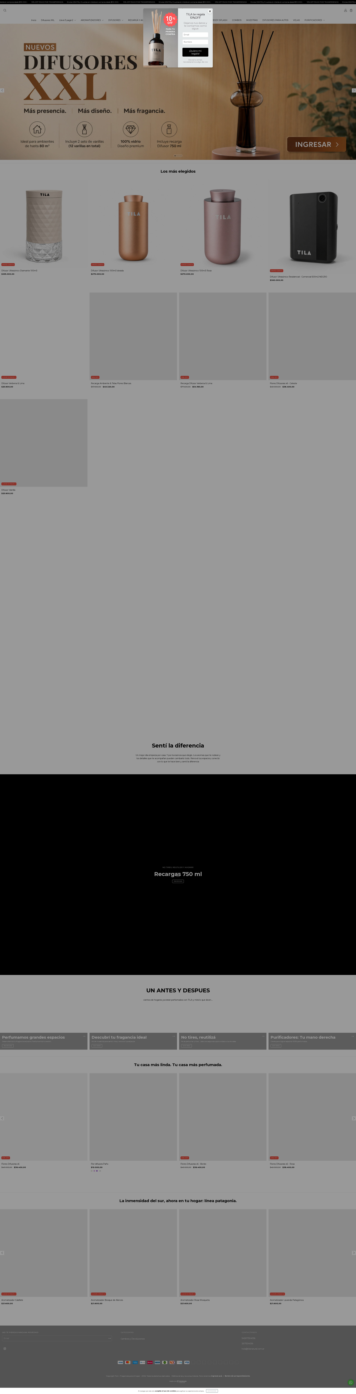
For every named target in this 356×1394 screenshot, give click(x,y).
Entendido (212, 1391)
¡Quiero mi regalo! (195, 52)
